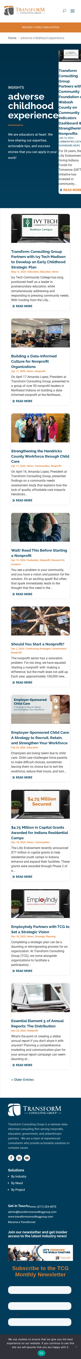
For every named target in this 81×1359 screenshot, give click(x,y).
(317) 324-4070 (46, 1206)
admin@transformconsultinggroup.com (32, 1211)
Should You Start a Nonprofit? (37, 644)
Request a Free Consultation (40, 27)
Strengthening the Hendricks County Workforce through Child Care (40, 456)
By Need (17, 1183)
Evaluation (33, 560)
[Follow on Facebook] (11, 1158)
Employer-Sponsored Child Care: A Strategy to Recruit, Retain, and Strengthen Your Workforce (40, 737)
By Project (18, 1190)
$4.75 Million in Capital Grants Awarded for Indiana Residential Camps (39, 832)
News (76, 145)
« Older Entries (22, 1080)
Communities (66, 141)
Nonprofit (40, 371)
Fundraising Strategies (38, 648)
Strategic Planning (45, 936)
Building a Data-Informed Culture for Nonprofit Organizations (34, 361)
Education (33, 271)
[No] (76, 1347)
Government (59, 648)
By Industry (18, 1176)
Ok (41, 1353)
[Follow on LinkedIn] (19, 1158)
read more (24, 306)
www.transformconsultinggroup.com (30, 1216)
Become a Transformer (22, 1222)
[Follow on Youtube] (27, 1158)
